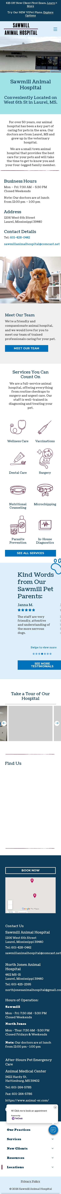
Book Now (31, 870)
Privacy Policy (30, 1181)
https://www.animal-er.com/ (27, 1101)
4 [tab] (42, 654)
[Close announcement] (56, 3)
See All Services (30, 553)
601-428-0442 (20, 238)
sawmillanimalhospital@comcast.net (32, 244)
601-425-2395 (21, 984)
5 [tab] (45, 654)
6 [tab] (48, 654)
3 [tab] (39, 654)
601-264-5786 (22, 1094)
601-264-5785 (21, 1087)
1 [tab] (34, 654)
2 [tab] (36, 654)
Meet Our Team (26, 348)
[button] (53, 1129)
